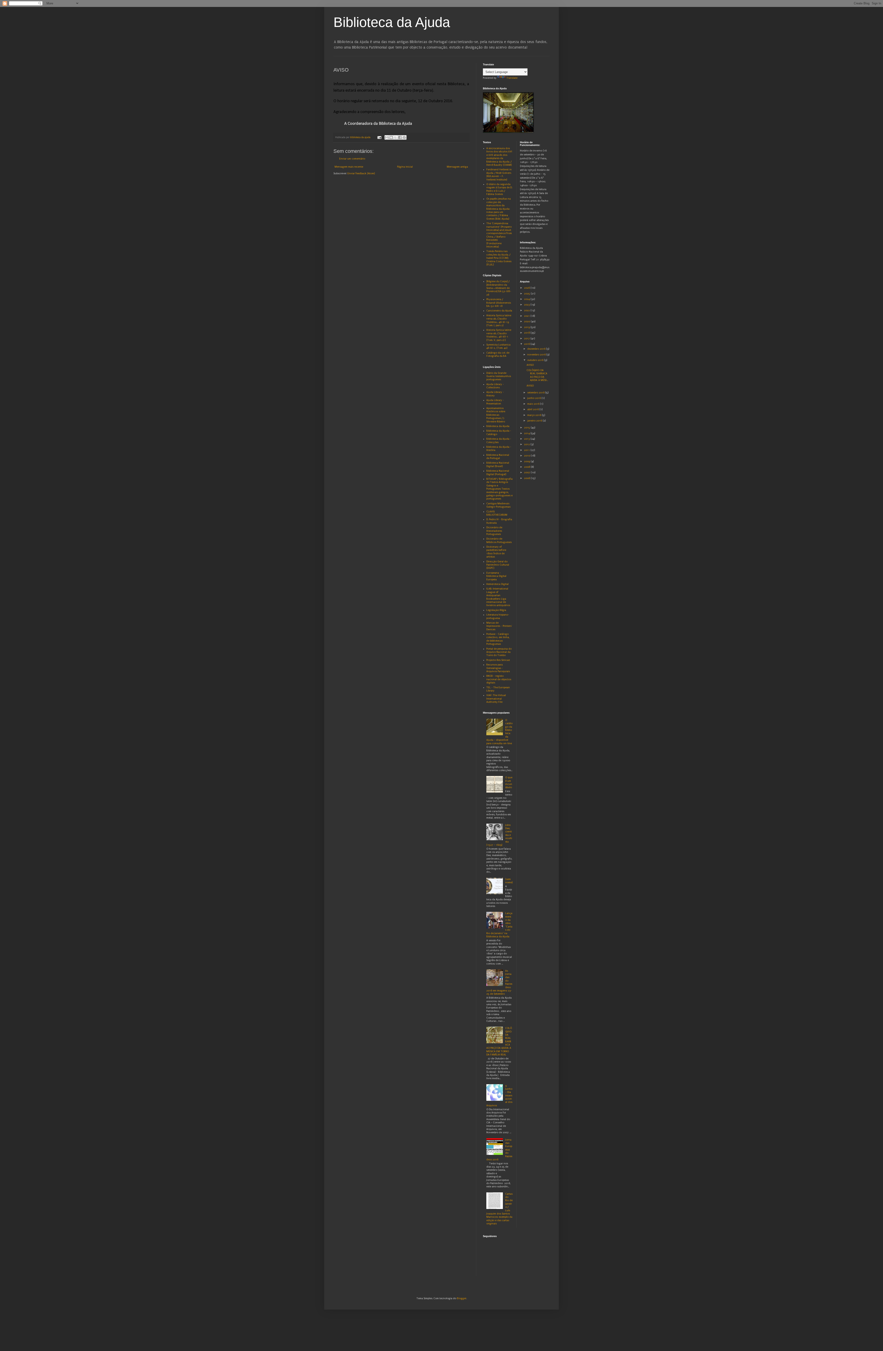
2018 (527, 332)
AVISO (530, 364)
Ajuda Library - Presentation (495, 402)
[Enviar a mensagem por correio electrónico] (379, 137)
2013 (527, 438)
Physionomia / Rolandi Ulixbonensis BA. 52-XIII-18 (498, 303)
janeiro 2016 (535, 420)
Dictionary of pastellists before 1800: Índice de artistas (496, 551)
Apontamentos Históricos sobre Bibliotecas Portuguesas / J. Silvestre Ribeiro (495, 415)
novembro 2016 (536, 354)
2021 (527, 315)
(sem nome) (509, 881)
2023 (527, 304)
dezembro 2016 (536, 348)
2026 (527, 287)
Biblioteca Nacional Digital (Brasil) (497, 464)
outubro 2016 (535, 360)
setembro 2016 (536, 392)
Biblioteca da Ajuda (391, 22)
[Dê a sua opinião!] (391, 137)
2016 (527, 344)
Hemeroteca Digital (497, 584)
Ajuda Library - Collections (495, 386)
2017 (527, 338)
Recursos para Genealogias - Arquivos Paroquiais (498, 668)
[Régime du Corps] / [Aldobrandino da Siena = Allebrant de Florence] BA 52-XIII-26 (498, 288)
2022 (527, 310)
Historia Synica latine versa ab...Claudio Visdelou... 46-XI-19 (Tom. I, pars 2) (498, 320)
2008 (527, 466)
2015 (527, 427)
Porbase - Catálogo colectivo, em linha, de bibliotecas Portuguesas (498, 639)
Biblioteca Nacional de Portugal (497, 456)
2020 (527, 321)
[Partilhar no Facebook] (400, 137)
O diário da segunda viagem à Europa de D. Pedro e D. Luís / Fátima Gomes (499, 189)
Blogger (461, 1298)
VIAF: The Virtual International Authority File (496, 698)
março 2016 (534, 415)
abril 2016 (533, 409)
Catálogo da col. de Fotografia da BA (497, 354)
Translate (511, 77)
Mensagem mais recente (349, 166)
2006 (527, 478)
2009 (527, 461)
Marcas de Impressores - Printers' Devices (499, 626)
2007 (527, 472)
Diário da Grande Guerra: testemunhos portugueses (498, 376)
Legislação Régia (496, 610)
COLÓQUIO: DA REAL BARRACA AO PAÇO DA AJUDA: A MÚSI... (537, 375)
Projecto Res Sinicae (498, 660)
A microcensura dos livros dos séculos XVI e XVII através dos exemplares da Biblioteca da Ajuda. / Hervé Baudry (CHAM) (499, 156)
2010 (527, 455)
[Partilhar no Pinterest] (404, 137)
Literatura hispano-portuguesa (497, 616)
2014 (527, 433)
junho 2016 (534, 398)
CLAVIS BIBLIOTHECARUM (496, 513)
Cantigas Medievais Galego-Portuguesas (498, 505)
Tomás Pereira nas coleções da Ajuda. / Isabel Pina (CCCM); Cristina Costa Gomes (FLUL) (498, 258)
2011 (527, 450)
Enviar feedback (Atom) (361, 173)
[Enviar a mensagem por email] (386, 137)
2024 (527, 299)
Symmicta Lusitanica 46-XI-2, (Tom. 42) (498, 346)
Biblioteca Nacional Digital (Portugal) (497, 472)
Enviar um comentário (352, 158)
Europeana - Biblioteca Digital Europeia (496, 576)
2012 (527, 444)
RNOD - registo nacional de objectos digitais (498, 679)
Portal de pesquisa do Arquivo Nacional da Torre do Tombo (499, 652)
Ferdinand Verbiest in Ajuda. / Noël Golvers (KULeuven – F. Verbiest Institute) (499, 174)
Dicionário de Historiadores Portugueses (494, 531)
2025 (527, 293)
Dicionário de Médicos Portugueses (499, 540)
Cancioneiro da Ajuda (499, 310)
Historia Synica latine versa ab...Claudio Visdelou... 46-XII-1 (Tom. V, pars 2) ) (498, 334)
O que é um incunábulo (508, 782)
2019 (527, 327)
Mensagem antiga (457, 166)
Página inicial (405, 166)
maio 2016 (533, 403)
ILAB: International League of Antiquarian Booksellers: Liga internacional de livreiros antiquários (498, 597)
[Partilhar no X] (395, 137)
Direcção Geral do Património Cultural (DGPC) (497, 565)
